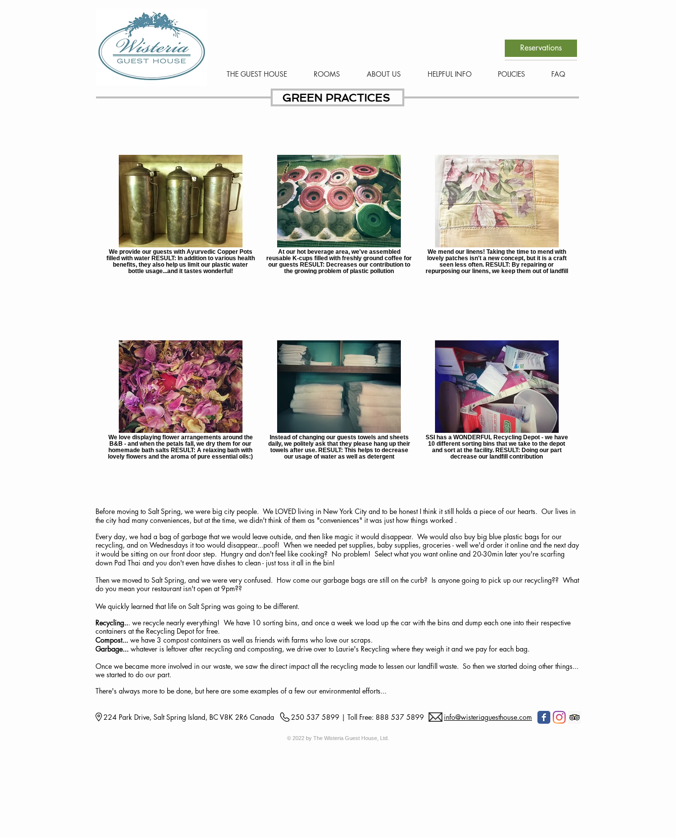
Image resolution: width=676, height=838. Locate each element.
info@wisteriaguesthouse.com (488, 717)
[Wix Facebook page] (543, 717)
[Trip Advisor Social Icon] (574, 717)
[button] (320, 74)
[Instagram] (559, 717)
